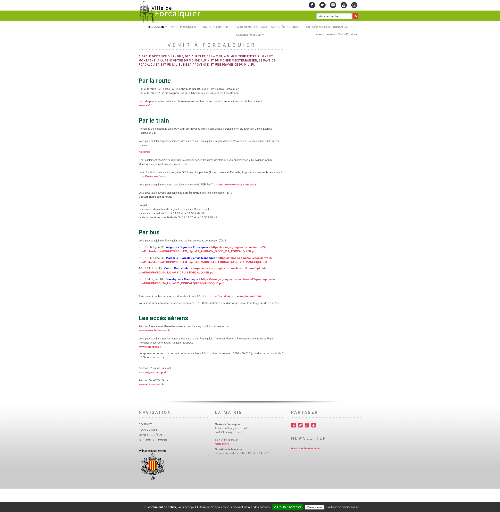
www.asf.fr (146, 105)
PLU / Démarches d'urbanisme (329, 28)
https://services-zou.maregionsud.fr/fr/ (235, 296)
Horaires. (145, 151)
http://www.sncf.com (152, 176)
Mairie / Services (217, 28)
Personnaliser (314, 507)
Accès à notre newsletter (306, 448)
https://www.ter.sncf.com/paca (236, 184)
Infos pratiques (185, 28)
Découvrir (158, 28)
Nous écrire (222, 444)
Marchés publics (286, 28)
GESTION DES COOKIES (154, 440)
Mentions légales (152, 434)
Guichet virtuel (250, 35)
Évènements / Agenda (251, 26)
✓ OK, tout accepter (287, 507)
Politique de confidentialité (342, 507)
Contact (145, 424)
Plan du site (148, 429)
